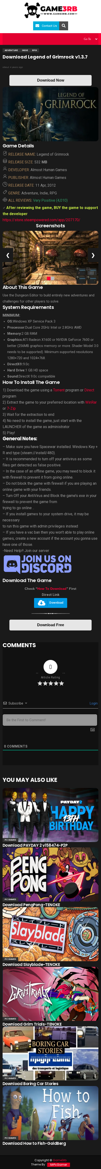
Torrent (59, 390)
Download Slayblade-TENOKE (31, 964)
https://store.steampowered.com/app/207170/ (41, 220)
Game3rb (59, 1160)
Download (56, 602)
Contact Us (49, 26)
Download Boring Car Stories (30, 1083)
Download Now (50, 80)
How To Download (51, 588)
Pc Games (10, 839)
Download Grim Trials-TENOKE (32, 1024)
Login (93, 703)
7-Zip (11, 408)
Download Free (50, 625)
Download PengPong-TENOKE (31, 905)
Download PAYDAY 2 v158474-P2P (35, 845)
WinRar (91, 402)
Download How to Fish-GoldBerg (34, 1143)
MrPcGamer (58, 1165)
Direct (89, 390)
